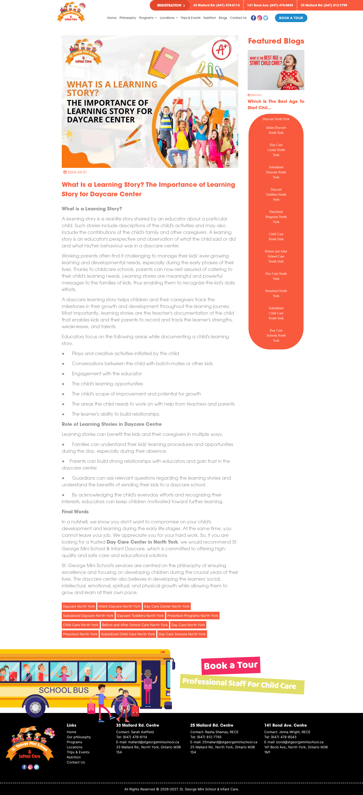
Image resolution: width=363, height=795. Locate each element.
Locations (74, 747)
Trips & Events (190, 18)
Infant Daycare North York (276, 130)
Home (112, 18)
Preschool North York (276, 293)
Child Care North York (276, 236)
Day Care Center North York (276, 150)
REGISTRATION (169, 5)
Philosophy (128, 18)
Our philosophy (79, 737)
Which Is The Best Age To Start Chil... (276, 104)
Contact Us (238, 18)
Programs (74, 742)
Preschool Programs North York (276, 217)
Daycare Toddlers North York (276, 194)
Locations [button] (167, 18)
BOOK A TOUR (291, 18)
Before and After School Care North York (276, 256)
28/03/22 (256, 95)
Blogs (223, 18)
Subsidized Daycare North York (276, 172)
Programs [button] (146, 18)
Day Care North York (276, 276)
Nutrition (209, 18)
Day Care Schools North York (276, 335)
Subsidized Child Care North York (276, 313)
